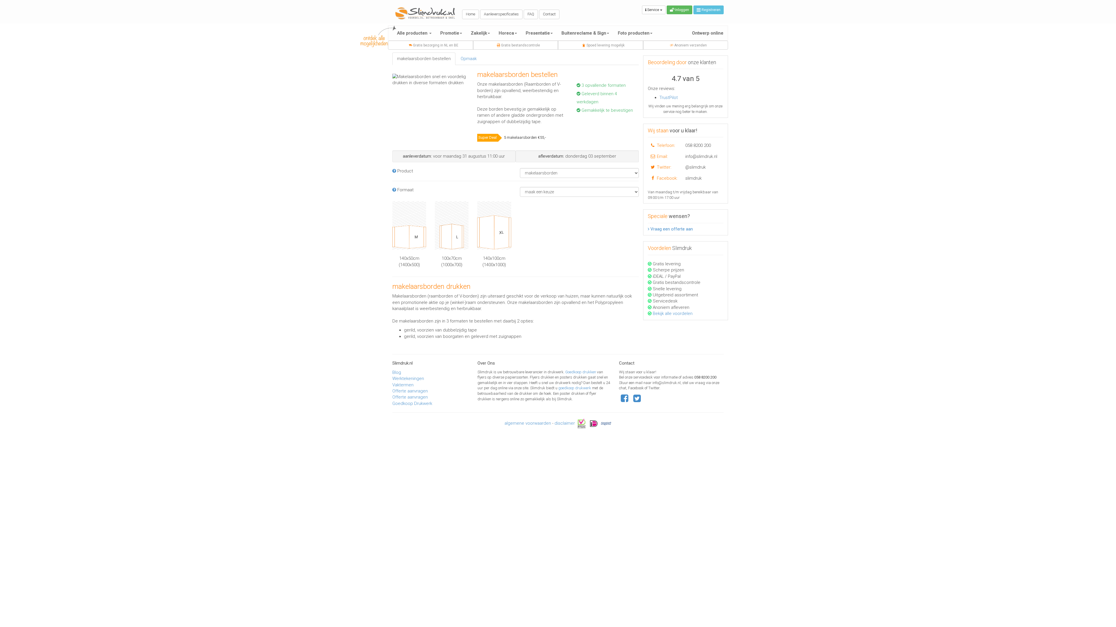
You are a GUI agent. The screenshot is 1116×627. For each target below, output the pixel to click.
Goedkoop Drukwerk (412, 403)
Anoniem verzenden (690, 45)
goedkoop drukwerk (575, 388)
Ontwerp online (707, 33)
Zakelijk (479, 33)
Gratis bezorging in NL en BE (435, 45)
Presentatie (538, 33)
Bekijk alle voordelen (673, 313)
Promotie (449, 33)
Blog (396, 372)
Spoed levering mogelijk (605, 45)
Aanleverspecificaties (501, 14)
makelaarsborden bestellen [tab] (424, 58)
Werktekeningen (408, 378)
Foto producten (634, 33)
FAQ (530, 14)
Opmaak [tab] (469, 58)
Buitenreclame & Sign (583, 33)
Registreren (710, 10)
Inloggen (681, 10)
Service (653, 10)
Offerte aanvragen (410, 391)
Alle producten (413, 33)
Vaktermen (403, 385)
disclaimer (565, 423)
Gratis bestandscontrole (520, 45)
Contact (549, 14)
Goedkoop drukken (581, 372)
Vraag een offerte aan (671, 229)
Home (470, 14)
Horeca (506, 33)
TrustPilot (668, 97)
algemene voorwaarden (528, 423)
